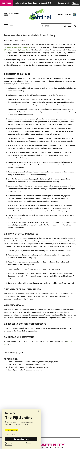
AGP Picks (6, 3)
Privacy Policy (25, 50)
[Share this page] (74, 26)
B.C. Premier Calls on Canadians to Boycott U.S (30, 3)
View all (75, 3)
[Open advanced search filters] (69, 26)
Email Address (11, 430)
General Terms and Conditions (18, 47)
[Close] (38, 411)
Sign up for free (21, 439)
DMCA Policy (8, 50)
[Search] (64, 26)
